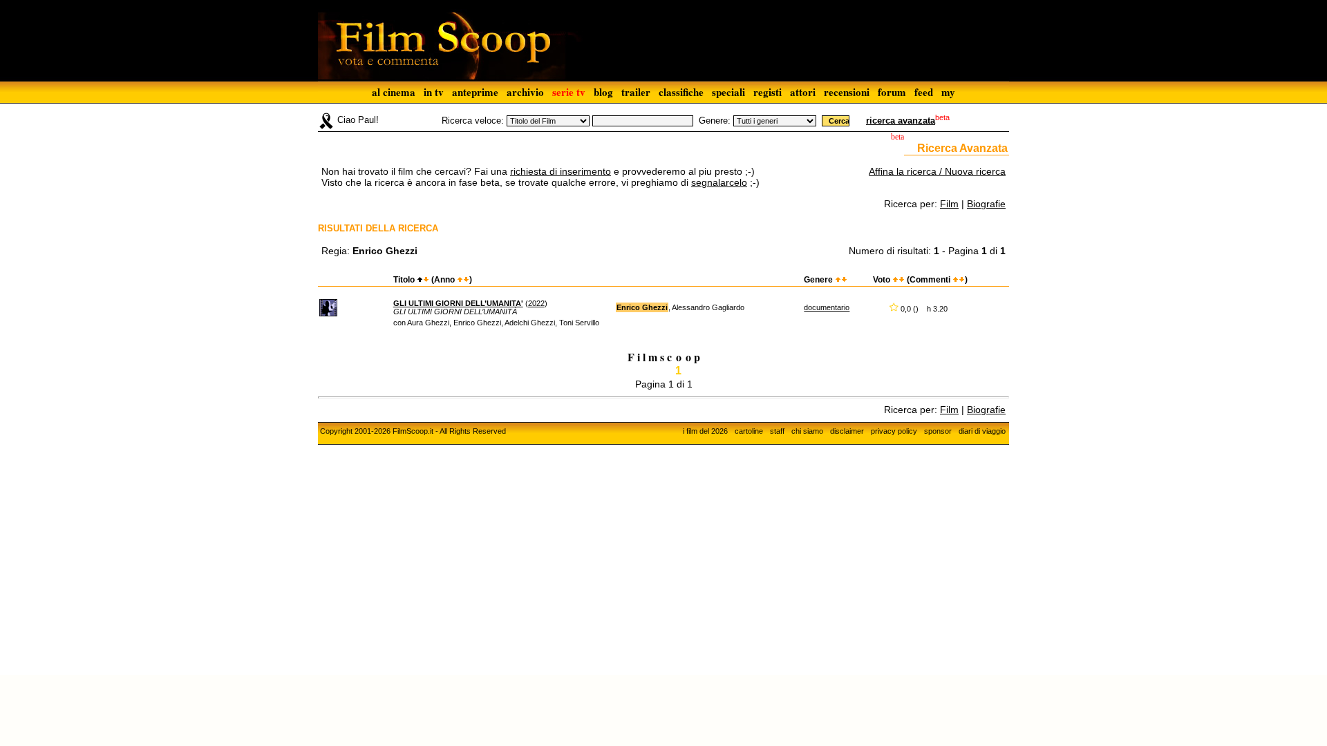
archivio (525, 91)
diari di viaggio (982, 431)
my (948, 91)
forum (892, 91)
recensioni (846, 91)
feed (923, 91)
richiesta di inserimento (560, 171)
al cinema (393, 91)
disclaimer (847, 431)
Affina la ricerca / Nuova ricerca (937, 171)
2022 (536, 303)
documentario (826, 307)
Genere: (715, 120)
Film (949, 203)
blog (603, 91)
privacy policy (894, 431)
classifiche (681, 91)
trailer (635, 91)
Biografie (986, 203)
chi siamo (807, 431)
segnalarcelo (719, 182)
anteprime (475, 91)
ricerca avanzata (900, 120)
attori (803, 91)
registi (767, 91)
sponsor (938, 431)
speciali (728, 91)
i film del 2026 (705, 431)
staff (777, 431)
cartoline (749, 431)
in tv (434, 91)
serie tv (568, 91)
